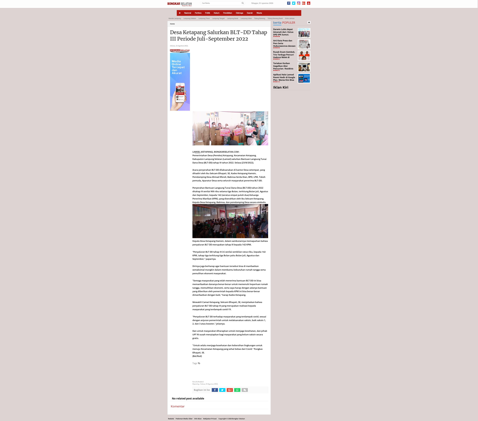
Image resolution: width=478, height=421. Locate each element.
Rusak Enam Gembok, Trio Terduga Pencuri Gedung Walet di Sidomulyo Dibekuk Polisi (284, 57)
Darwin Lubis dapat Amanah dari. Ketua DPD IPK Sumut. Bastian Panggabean (283, 33)
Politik (207, 13)
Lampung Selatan (189, 18)
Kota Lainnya (289, 18)
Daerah (250, 13)
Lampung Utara (246, 18)
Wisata (259, 13)
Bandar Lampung (175, 18)
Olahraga (239, 13)
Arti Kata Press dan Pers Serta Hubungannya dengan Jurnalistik (284, 44)
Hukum (216, 13)
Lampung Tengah (218, 18)
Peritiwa (198, 13)
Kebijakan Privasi (210, 419)
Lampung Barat (232, 18)
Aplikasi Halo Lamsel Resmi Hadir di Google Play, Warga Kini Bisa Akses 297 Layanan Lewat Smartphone (284, 80)
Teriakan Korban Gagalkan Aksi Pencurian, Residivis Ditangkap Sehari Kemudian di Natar (283, 68)
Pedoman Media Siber (184, 419)
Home (172, 24)
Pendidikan (227, 13)
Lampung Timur (204, 18)
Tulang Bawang (259, 18)
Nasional (187, 13)
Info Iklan (198, 419)
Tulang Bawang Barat (275, 18)
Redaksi (171, 419)
